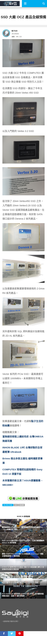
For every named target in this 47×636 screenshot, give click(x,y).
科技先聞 (21, 505)
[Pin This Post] (20, 633)
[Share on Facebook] (4, 633)
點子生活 (14, 31)
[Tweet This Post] (12, 633)
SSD (16, 505)
